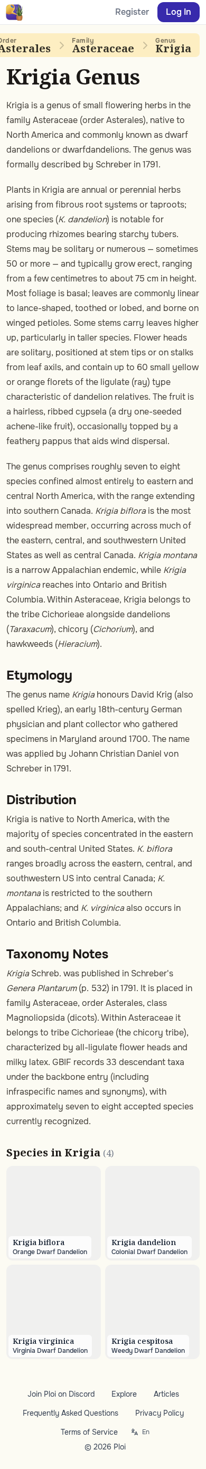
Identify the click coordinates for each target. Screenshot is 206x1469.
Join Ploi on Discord (61, 1394)
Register (132, 11)
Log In (178, 11)
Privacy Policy (159, 1413)
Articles (166, 1394)
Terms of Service (89, 1432)
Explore (124, 1394)
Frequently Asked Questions (70, 1413)
